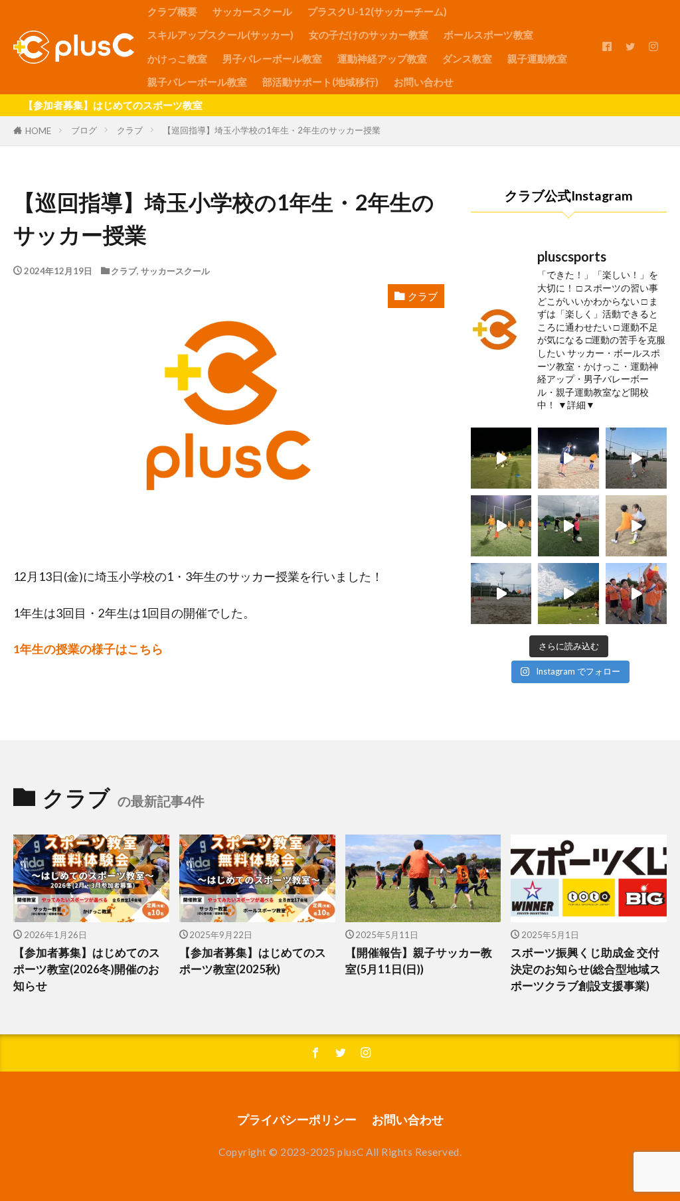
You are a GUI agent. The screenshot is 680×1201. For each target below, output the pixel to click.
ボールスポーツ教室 (488, 34)
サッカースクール (252, 11)
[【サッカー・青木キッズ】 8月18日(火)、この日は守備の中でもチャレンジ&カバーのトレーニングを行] (568, 525)
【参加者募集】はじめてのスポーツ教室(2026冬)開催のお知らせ (86, 969)
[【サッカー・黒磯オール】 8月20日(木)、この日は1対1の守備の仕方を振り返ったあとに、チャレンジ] (501, 458)
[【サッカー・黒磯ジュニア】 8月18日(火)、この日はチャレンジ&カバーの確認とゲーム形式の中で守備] (501, 525)
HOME (38, 130)
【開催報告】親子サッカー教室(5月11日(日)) (418, 961)
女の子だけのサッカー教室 (368, 34)
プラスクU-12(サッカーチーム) (377, 11)
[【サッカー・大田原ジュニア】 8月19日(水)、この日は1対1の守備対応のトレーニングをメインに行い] (568, 458)
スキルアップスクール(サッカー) (220, 34)
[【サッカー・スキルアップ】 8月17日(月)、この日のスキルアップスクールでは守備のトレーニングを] (501, 593)
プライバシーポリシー (297, 1120)
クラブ (130, 130)
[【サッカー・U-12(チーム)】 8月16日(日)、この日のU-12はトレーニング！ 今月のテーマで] (568, 593)
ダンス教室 (467, 58)
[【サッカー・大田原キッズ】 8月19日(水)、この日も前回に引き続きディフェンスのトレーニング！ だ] (636, 458)
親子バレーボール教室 (197, 82)
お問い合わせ (424, 82)
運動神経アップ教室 (382, 58)
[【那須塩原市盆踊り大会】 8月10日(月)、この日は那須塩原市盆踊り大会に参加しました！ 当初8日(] (636, 593)
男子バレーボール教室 (272, 58)
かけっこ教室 (177, 58)
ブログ (84, 130)
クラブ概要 (172, 11)
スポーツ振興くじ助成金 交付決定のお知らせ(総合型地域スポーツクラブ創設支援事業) (586, 969)
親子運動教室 (537, 58)
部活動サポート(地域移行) (320, 82)
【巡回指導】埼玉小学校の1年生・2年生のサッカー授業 (272, 130)
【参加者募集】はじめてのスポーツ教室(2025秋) (252, 961)
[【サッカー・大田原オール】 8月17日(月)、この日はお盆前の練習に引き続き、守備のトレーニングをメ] (636, 525)
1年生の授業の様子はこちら (88, 649)
